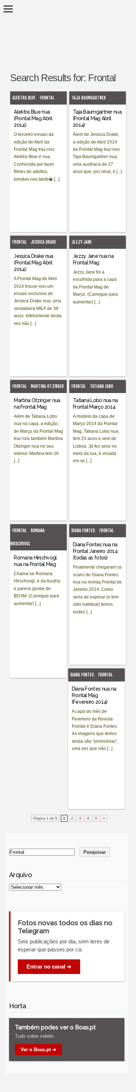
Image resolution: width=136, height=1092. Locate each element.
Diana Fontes (83, 530)
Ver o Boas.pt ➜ (38, 1049)
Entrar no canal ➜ (48, 966)
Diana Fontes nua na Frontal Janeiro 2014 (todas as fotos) (95, 551)
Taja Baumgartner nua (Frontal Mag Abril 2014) (97, 118)
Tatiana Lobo (101, 386)
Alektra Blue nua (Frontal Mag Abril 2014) (33, 118)
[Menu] (8, 9)
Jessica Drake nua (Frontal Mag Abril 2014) (33, 262)
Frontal (47, 98)
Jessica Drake (43, 242)
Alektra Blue (24, 98)
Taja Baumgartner (88, 98)
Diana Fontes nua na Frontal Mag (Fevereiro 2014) (94, 695)
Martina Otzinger (47, 386)
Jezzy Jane (81, 242)
